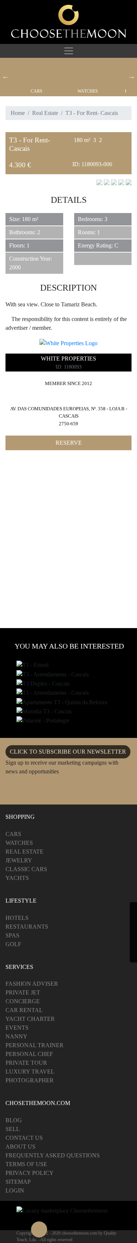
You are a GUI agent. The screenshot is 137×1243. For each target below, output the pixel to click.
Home (18, 113)
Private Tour (26, 1063)
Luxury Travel (29, 1071)
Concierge (22, 1001)
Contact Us (24, 1138)
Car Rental (24, 1010)
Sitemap (18, 1182)
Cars (36, 91)
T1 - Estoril (31, 665)
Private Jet (22, 992)
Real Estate (45, 113)
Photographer (29, 1080)
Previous (5, 76)
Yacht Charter (30, 1019)
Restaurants (26, 926)
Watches (87, 91)
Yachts (17, 878)
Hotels (16, 918)
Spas (12, 935)
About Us (20, 1146)
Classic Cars (26, 869)
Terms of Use (26, 1164)
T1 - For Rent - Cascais (44, 693)
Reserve (69, 443)
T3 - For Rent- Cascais (43, 674)
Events (16, 1027)
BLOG (13, 1120)
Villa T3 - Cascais (39, 711)
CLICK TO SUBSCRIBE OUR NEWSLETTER (68, 752)
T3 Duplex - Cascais (41, 684)
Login (14, 1190)
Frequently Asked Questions (52, 1155)
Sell (12, 1129)
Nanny (16, 1036)
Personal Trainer (34, 1045)
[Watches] (87, 73)
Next (131, 76)
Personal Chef (29, 1054)
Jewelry (18, 860)
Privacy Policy (29, 1173)
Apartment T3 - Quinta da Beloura (59, 702)
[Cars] (36, 73)
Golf (13, 944)
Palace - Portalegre (42, 721)
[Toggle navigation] (68, 51)
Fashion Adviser (31, 984)
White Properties (68, 358)
